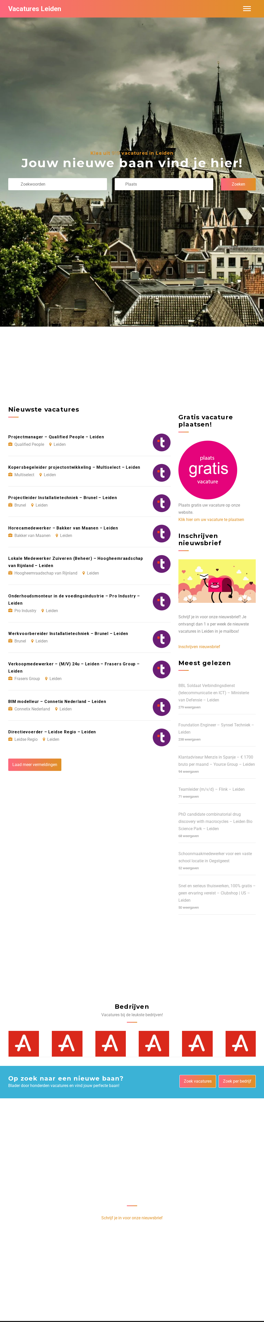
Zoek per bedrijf (237, 1081)
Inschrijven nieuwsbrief (199, 646)
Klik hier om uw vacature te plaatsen (211, 519)
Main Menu (247, 9)
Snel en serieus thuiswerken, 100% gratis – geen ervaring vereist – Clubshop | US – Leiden (217, 893)
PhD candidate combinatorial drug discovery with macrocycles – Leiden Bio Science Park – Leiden (215, 821)
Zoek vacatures (198, 1081)
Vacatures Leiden (34, 8)
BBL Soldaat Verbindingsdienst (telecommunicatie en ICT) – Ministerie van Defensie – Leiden (213, 692)
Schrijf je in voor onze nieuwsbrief (132, 1217)
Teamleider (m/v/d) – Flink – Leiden (211, 789)
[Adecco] (24, 1043)
